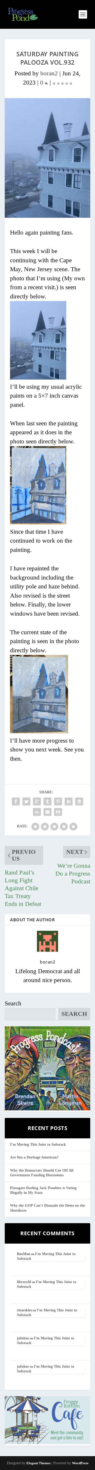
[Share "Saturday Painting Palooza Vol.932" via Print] (58, 812)
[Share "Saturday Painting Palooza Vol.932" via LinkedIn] (68, 801)
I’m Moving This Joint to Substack (38, 1144)
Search (13, 1003)
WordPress (80, 1463)
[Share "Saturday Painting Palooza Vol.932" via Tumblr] (47, 801)
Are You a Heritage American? (34, 1157)
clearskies (24, 1310)
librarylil (24, 1282)
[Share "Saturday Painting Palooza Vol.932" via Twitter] (26, 801)
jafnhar (23, 1338)
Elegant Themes (38, 1463)
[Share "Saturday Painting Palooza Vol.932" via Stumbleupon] (37, 812)
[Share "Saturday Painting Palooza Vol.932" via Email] (47, 812)
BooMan (23, 1254)
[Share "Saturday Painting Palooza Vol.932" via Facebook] (16, 801)
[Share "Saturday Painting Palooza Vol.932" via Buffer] (79, 801)
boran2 (49, 73)
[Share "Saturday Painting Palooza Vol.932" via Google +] (37, 801)
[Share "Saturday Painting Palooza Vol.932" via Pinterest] (58, 801)
